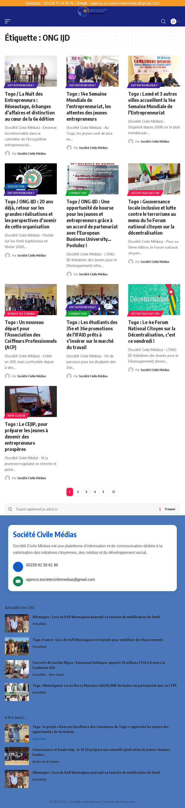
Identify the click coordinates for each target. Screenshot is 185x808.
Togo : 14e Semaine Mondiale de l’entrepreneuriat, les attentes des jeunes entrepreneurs (88, 106)
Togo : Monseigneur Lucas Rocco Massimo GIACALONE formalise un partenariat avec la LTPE (105, 685)
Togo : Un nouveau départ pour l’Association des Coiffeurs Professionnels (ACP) (31, 334)
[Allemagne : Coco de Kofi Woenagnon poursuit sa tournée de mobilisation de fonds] (17, 623)
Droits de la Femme (46, 761)
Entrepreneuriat (21, 85)
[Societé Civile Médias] (92, 11)
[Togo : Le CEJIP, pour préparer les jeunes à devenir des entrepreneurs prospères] (31, 401)
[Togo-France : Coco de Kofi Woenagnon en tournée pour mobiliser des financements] (17, 646)
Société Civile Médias (31, 153)
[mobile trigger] (9, 21)
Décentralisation (145, 193)
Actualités (39, 624)
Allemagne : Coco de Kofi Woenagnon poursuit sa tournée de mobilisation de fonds (96, 617)
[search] (163, 21)
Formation (77, 193)
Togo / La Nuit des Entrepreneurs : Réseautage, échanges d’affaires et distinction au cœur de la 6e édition (30, 106)
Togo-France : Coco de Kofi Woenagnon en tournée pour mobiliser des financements (98, 640)
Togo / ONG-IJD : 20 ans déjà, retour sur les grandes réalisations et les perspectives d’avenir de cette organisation (31, 213)
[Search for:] (86, 509)
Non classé (17, 415)
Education (16, 186)
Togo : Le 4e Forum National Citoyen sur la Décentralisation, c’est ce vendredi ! (151, 331)
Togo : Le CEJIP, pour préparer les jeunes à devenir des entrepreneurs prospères (26, 436)
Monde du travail (21, 313)
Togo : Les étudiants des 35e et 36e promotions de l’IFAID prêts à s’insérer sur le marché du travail (91, 334)
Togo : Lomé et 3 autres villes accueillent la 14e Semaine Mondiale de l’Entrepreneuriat (152, 103)
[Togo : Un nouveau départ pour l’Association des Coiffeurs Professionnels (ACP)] (31, 299)
